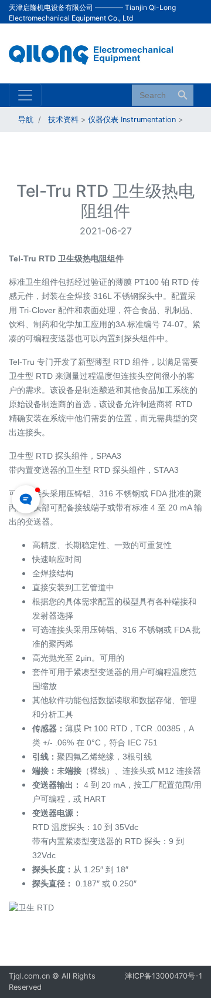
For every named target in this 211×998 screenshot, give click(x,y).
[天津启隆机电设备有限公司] (97, 52)
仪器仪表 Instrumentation (132, 119)
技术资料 (63, 119)
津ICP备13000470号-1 (163, 976)
